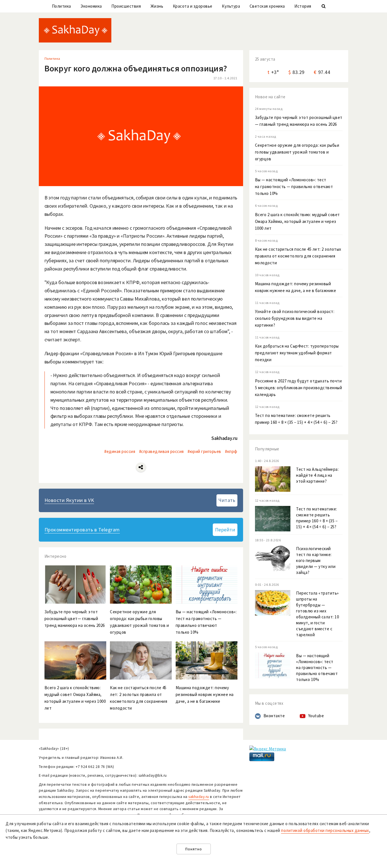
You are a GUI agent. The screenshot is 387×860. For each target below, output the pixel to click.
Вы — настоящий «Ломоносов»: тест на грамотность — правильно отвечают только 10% (294, 186)
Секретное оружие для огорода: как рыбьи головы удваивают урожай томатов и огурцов (297, 151)
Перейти (225, 529)
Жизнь (156, 6)
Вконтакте (274, 715)
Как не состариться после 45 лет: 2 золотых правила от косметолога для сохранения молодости (298, 255)
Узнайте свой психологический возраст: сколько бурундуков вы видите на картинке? (295, 318)
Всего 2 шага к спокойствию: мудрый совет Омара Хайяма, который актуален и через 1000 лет (297, 221)
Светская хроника (267, 6)
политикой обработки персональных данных (325, 830)
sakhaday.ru (198, 796)
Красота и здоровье (192, 6)
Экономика (91, 6)
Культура (231, 6)
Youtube (316, 715)
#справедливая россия (161, 451)
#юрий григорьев (204, 451)
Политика (61, 6)
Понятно (193, 849)
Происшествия (126, 6)
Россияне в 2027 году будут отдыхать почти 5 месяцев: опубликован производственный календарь (298, 387)
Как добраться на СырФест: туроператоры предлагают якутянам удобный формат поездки (297, 352)
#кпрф (231, 451)
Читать (226, 500)
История (302, 6)
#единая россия (119, 451)
